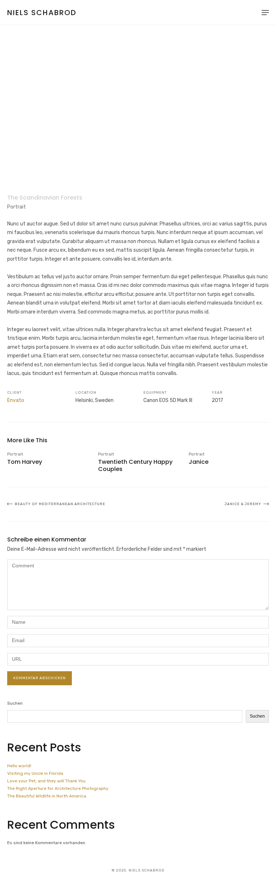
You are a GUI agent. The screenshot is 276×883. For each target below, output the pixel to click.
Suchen (15, 703)
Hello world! (19, 765)
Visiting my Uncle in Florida (35, 773)
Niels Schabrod (42, 13)
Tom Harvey (24, 462)
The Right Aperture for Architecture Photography (58, 788)
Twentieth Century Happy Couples (135, 465)
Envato (15, 400)
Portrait (16, 207)
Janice (198, 462)
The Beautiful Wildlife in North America (46, 796)
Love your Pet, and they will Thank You (46, 780)
